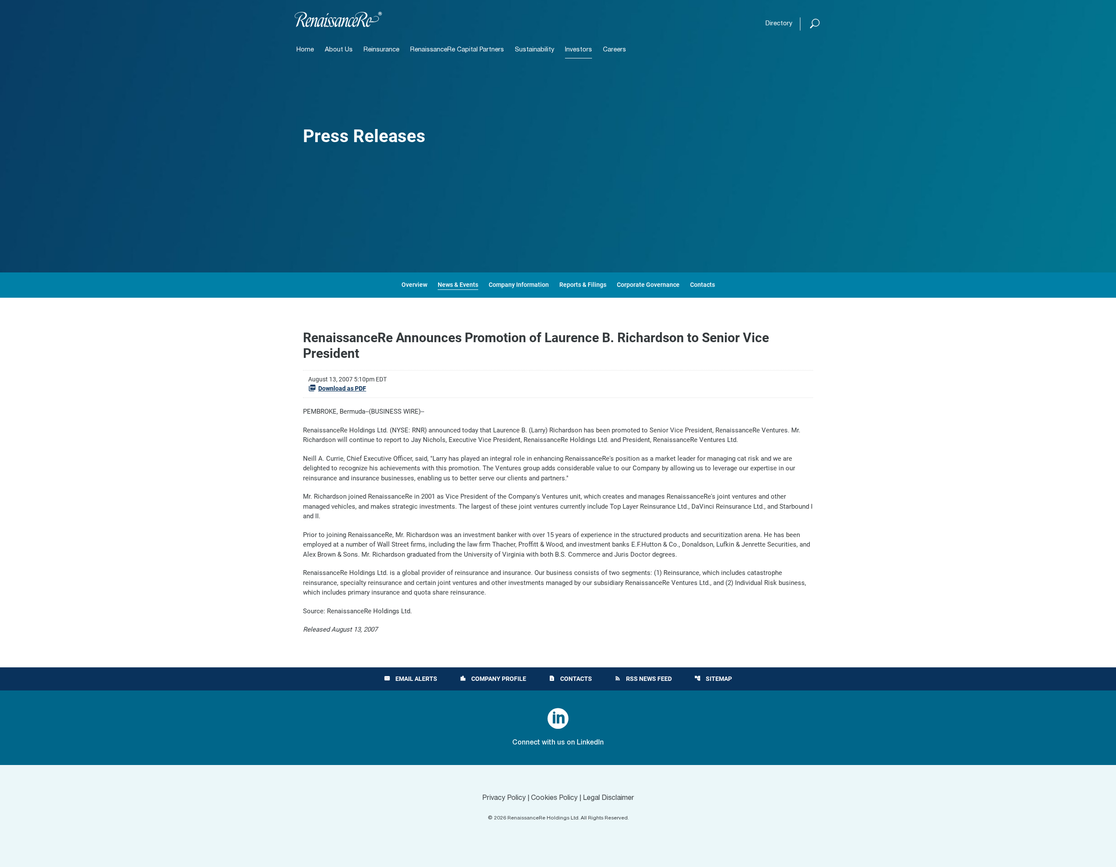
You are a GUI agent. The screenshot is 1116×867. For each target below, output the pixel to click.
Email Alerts (410, 678)
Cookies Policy (554, 798)
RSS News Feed (643, 678)
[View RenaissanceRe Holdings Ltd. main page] (338, 19)
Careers (614, 50)
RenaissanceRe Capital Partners (457, 50)
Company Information (519, 284)
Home (305, 50)
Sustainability (534, 50)
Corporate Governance (648, 284)
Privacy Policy (504, 798)
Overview (414, 284)
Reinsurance (381, 50)
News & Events (458, 284)
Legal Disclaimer (608, 798)
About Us (339, 50)
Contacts (702, 284)
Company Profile (493, 678)
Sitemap (713, 678)
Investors (578, 50)
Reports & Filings (582, 284)
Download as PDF (342, 388)
